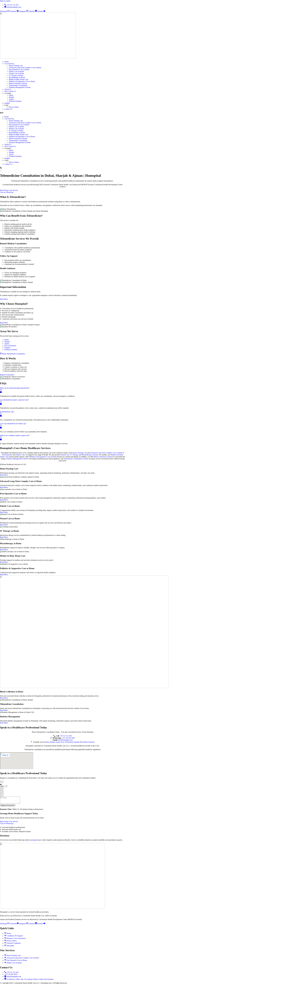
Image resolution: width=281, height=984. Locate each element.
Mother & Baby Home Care (18, 79)
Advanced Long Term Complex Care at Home (106, 453)
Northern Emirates (15, 101)
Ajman (11, 99)
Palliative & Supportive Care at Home (22, 81)
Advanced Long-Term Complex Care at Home (25, 67)
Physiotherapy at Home (17, 77)
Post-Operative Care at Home (19, 69)
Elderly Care (20, 455)
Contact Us (8, 109)
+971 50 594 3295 (68, 738)
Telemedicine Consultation (18, 85)
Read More (4, 475)
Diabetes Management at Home (20, 87)
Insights (7, 103)
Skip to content (5, 1)
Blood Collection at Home (18, 83)
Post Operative (7, 455)
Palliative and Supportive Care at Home (43, 457)
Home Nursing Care (16, 66)
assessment (34, 840)
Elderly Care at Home (16, 71)
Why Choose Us (10, 91)
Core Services (9, 64)
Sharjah (11, 97)
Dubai (11, 95)
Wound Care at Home (16, 73)
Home (6, 62)
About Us (7, 89)
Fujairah (7, 348)
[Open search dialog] (1, 168)
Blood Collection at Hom (102, 457)
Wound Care (64, 455)
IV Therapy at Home (16, 75)
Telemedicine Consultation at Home (76, 459)
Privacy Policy (14, 107)
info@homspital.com (65, 740)
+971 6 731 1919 (66, 736)
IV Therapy (74, 455)
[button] (62, 113)
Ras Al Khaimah (10, 346)
